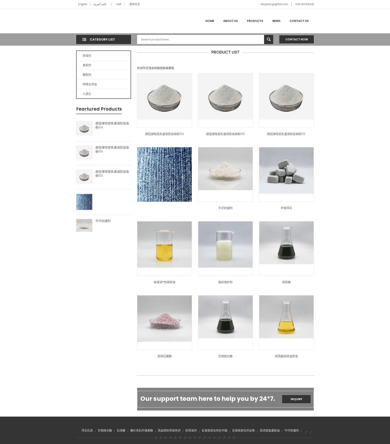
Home (210, 21)
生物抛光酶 (225, 356)
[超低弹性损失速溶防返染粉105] (84, 152)
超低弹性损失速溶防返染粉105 (112, 149)
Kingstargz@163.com (274, 4)
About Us (230, 21)
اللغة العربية (99, 4)
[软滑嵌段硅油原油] (286, 317)
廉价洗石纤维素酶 (141, 430)
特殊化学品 (90, 84)
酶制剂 (87, 75)
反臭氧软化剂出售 (243, 430)
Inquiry (296, 399)
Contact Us (299, 21)
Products (255, 21)
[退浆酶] (286, 242)
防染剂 (87, 56)
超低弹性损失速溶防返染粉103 (112, 174)
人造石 (87, 94)
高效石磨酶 (164, 356)
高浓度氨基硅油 (270, 430)
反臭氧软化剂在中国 (214, 430)
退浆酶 (286, 282)
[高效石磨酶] (164, 318)
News (276, 21)
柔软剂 (87, 65)
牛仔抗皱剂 (103, 221)
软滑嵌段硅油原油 (286, 356)
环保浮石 (286, 208)
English (82, 4)
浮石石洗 (87, 430)
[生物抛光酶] (225, 317)
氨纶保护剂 (225, 282)
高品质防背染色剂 (169, 430)
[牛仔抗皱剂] (84, 225)
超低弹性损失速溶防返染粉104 (112, 125)
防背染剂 (191, 430)
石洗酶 (121, 430)
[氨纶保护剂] (225, 244)
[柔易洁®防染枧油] (164, 244)
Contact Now (296, 39)
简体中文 (134, 4)
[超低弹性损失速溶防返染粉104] (84, 128)
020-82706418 (304, 4)
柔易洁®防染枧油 (164, 282)
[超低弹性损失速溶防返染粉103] (84, 176)
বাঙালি (118, 4)
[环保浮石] (286, 170)
